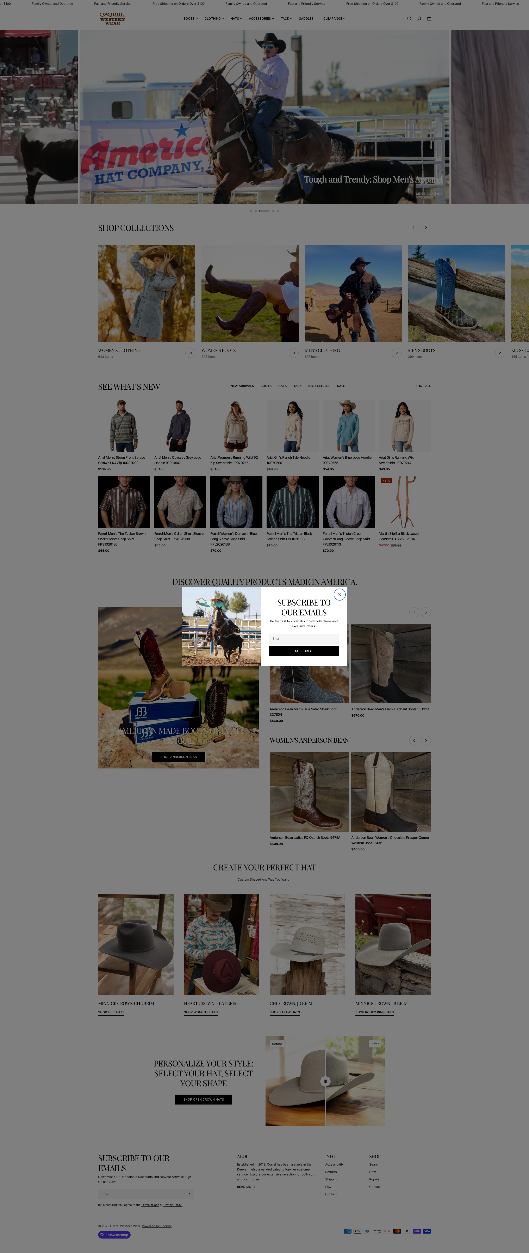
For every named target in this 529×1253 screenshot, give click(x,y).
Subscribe (304, 651)
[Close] (340, 595)
